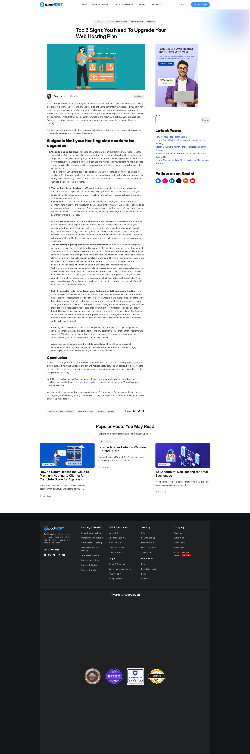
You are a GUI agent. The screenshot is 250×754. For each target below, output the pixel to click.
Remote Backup (148, 538)
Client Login (179, 543)
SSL (143, 533)
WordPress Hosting (90, 555)
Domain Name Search (91, 560)
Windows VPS (115, 543)
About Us (178, 533)
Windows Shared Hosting (92, 538)
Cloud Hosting (115, 552)
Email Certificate (148, 547)
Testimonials (180, 547)
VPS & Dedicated (122, 5)
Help (182, 5)
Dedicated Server (116, 547)
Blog (105, 22)
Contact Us (179, 538)
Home (84, 5)
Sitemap (145, 579)
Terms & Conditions (118, 564)
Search (158, 115)
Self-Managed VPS (117, 538)
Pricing (144, 574)
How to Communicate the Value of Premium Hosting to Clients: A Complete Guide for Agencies (64, 475)
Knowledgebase (148, 569)
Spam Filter (146, 552)
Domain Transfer (89, 570)
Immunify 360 (147, 543)
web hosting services (87, 113)
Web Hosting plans (85, 411)
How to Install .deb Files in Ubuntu (171, 136)
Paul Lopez (59, 96)
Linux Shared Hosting (91, 533)
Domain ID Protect (89, 565)
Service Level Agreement (120, 569)
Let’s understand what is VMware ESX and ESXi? (122, 449)
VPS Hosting (106, 442)
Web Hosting (138, 96)
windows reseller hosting (91, 382)
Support (155, 5)
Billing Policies (115, 579)
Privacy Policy (115, 574)
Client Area (202, 5)
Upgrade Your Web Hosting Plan (61, 411)
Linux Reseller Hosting (91, 543)
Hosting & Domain (100, 5)
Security (141, 5)
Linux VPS (113, 533)
